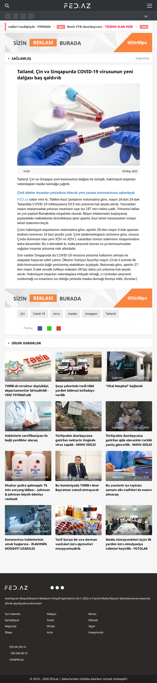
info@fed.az (16, 659)
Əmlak (51, 626)
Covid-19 (39, 314)
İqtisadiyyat (12, 620)
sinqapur (91, 314)
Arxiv (50, 632)
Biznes (92, 614)
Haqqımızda (96, 632)
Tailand (111, 314)
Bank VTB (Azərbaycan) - (84, 27)
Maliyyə (51, 614)
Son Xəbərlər (12, 614)
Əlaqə (8, 632)
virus (56, 314)
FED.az (22, 199)
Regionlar (11, 626)
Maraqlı (93, 620)
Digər (92, 626)
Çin (22, 314)
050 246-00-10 (18, 653)
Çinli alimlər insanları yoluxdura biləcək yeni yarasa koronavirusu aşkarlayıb (76, 192)
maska (72, 314)
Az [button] (146, 16)
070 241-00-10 (17, 647)
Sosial (50, 620)
